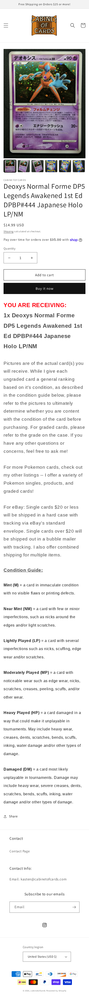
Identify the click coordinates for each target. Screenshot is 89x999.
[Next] (78, 103)
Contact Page (19, 851)
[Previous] (10, 103)
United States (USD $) (42, 957)
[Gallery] (44, 111)
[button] (6, 25)
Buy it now (45, 288)
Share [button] (13, 816)
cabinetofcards (38, 990)
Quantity (9, 248)
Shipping (9, 231)
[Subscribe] (74, 907)
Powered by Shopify (56, 990)
